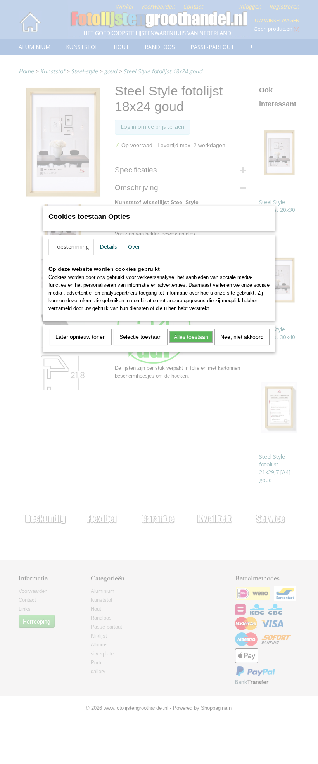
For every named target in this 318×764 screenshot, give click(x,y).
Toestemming (71, 246)
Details (108, 246)
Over (134, 246)
